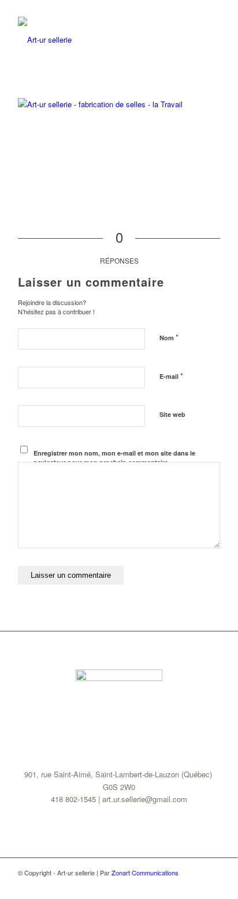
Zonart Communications (144, 872)
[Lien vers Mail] (211, 884)
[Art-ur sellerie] (99, 40)
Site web (172, 414)
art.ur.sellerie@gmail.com (144, 798)
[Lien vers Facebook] (194, 884)
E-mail (171, 375)
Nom (168, 337)
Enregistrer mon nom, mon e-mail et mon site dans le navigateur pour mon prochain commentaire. (114, 458)
